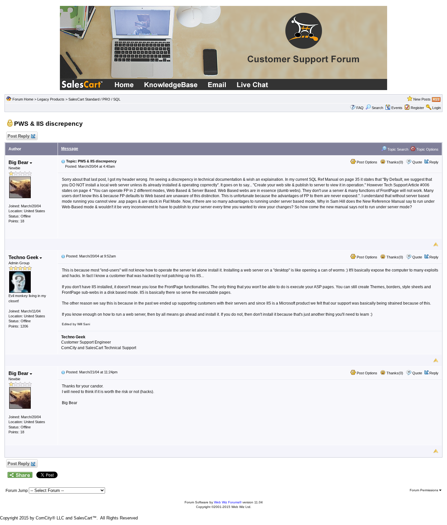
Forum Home (22, 99)
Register (417, 108)
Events (396, 108)
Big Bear (19, 162)
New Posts (422, 99)
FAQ (360, 108)
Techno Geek (24, 257)
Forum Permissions (424, 490)
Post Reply (18, 136)
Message (69, 148)
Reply (433, 162)
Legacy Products (50, 99)
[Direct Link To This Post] (63, 161)
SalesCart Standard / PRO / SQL (94, 99)
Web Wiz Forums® (227, 502)
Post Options (366, 162)
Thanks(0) (394, 162)
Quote (417, 162)
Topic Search (397, 149)
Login (436, 108)
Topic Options (427, 149)
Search (377, 108)
